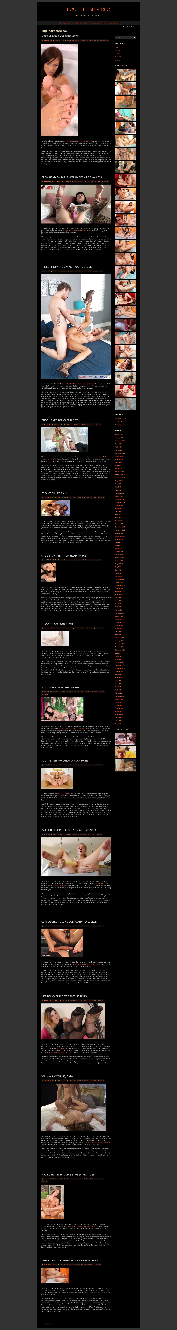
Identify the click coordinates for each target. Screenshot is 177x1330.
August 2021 (119, 539)
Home (59, 23)
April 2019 (118, 607)
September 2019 (120, 591)
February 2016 (119, 696)
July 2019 (118, 598)
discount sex (78, 40)
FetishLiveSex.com (94, 23)
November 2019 (120, 585)
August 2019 (119, 594)
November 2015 (120, 705)
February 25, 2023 (48, 926)
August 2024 (119, 459)
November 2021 (120, 530)
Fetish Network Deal (79, 23)
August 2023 (119, 481)
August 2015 (119, 714)
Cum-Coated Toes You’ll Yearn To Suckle (69, 921)
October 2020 (119, 561)
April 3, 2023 (46, 834)
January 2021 (119, 551)
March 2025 (118, 450)
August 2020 (119, 564)
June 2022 (118, 511)
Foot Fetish (88, 40)
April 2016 (118, 690)
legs (108, 40)
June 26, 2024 (47, 560)
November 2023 (120, 474)
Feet (63, 40)
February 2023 (119, 493)
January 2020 (119, 582)
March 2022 (118, 521)
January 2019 (119, 616)
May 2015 (118, 724)
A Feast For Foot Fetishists (59, 36)
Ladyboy (118, 54)
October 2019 (119, 588)
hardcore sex (103, 40)
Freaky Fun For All (54, 493)
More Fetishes (68, 181)
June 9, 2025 (46, 271)
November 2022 (120, 502)
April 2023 (118, 490)
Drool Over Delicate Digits (59, 420)
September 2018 (120, 628)
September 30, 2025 (48, 181)
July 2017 (118, 653)
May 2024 (118, 465)
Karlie (56, 40)
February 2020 (119, 579)
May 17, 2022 (46, 1264)
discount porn (70, 40)
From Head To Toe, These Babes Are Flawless (71, 177)
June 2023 (118, 484)
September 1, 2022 (48, 1179)
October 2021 (119, 533)
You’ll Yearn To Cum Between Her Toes (67, 1174)
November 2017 (120, 644)
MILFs (101, 271)
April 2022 (118, 518)
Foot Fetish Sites (120, 419)
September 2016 (120, 674)
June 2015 (118, 721)
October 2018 (119, 625)
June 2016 (118, 684)
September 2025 (120, 441)
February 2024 (119, 471)
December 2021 (120, 527)
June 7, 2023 (46, 765)
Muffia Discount (120, 425)
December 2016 (120, 665)
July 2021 (118, 542)
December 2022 (120, 499)
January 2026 (119, 438)
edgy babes (94, 691)
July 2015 (118, 717)
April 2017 (118, 659)
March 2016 (118, 693)
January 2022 (119, 524)
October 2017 (119, 647)
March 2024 (118, 468)
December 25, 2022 (48, 1080)
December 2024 (120, 453)
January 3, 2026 (47, 40)
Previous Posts (49, 1324)
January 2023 (119, 496)
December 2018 (120, 619)
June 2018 (118, 631)
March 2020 (118, 576)
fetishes (86, 765)
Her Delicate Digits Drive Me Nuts (64, 996)
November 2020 (120, 558)
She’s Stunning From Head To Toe (63, 555)
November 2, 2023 (48, 628)
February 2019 (119, 613)
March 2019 (118, 610)
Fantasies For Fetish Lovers (60, 687)
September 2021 (120, 536)
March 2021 (118, 548)
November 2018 (120, 622)
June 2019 (118, 601)
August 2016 (119, 677)
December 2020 (120, 554)
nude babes (44, 1181)
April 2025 (118, 447)
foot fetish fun (83, 834)
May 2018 (118, 634)
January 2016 (119, 699)
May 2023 (118, 487)
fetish (83, 40)
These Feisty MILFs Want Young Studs (66, 266)
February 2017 (119, 662)
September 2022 (120, 508)
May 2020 (118, 573)
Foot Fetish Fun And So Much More (64, 760)
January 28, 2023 (48, 1000)
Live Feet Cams (120, 422)
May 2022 (118, 514)
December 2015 (120, 702)
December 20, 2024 (48, 497)
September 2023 (120, 478)
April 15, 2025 (47, 424)
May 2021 (118, 545)
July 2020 (118, 567)
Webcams (118, 60)
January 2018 (119, 641)
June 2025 (118, 444)
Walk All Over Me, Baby (57, 1076)
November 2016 (120, 668)
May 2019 (118, 604)
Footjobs (66, 23)
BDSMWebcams (114, 23)
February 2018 (119, 637)
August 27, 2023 (47, 691)
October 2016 (119, 671)
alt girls (74, 691)
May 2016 (118, 687)
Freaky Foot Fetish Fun (57, 623)
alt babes (76, 181)
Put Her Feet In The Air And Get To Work (68, 829)
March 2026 (118, 435)
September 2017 (120, 650)
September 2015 (120, 711)
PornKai (104, 23)
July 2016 (118, 681)
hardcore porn (95, 40)
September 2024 (120, 456)
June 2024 (118, 462)
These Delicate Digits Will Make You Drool (70, 1260)
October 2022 (119, 505)
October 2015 (119, 708)
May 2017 (118, 656)
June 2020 (118, 570)
